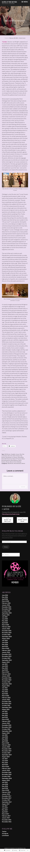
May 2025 (5, 621)
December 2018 (6, 772)
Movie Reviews (17, 463)
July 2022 (4, 688)
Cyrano (4, 42)
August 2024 (6, 638)
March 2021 (5, 719)
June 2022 (5, 690)
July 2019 (4, 758)
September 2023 (7, 660)
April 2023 (5, 670)
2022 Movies (7, 454)
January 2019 (6, 770)
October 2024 (6, 634)
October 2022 (6, 682)
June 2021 (5, 713)
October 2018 (6, 776)
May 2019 (5, 762)
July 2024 (4, 640)
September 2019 (7, 755)
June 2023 (5, 666)
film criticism (16, 455)
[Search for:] (11, 554)
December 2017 (6, 796)
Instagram (5, 833)
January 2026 (6, 605)
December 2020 (6, 725)
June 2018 (5, 784)
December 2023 (6, 654)
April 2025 (5, 623)
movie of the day (17, 458)
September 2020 (7, 731)
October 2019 (6, 753)
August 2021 (6, 709)
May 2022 (5, 692)
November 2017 (6, 798)
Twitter (4, 831)
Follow (6, 547)
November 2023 (6, 656)
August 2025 (6, 615)
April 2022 (5, 693)
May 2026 (5, 597)
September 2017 (7, 802)
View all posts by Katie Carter (11, 514)
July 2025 (4, 617)
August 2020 (6, 733)
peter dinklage (17, 461)
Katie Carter (22, 38)
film (21, 454)
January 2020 (6, 747)
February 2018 (6, 792)
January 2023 (6, 676)
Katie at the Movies (9, 2)
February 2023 (6, 674)
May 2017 (5, 810)
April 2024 (5, 646)
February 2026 (6, 603)
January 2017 (6, 818)
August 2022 (6, 686)
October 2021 (6, 705)
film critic (10, 455)
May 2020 (5, 739)
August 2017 (6, 804)
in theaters (15, 457)
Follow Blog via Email (12, 531)
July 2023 (4, 664)
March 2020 (5, 743)
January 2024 (6, 652)
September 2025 (7, 613)
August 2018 (6, 780)
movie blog (20, 457)
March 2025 (5, 625)
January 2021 (6, 723)
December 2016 (6, 820)
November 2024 (6, 632)
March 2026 (5, 601)
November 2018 (6, 774)
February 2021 (6, 721)
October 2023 (6, 658)
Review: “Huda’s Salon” (22, 520)
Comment (23, 486)
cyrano (17, 454)
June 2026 (5, 595)
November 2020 (6, 727)
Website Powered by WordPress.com (14, 848)
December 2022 (6, 678)
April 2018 (5, 788)
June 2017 (5, 808)
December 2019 (6, 749)
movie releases (14, 460)
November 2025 (6, 609)
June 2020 (5, 737)
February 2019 (6, 768)
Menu (25, 1)
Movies (7, 461)
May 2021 (5, 715)
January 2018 (6, 794)
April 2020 (5, 741)
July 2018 (4, 782)
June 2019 (5, 760)
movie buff (4, 458)
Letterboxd (5, 835)
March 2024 (5, 648)
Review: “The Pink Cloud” (7, 520)
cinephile (13, 454)
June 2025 (5, 619)
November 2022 (6, 680)
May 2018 (5, 786)
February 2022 (6, 697)
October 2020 (6, 729)
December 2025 (6, 607)
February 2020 (6, 745)
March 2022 (5, 695)
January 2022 (6, 699)
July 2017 (4, 806)
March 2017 (5, 814)
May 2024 (5, 644)
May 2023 (5, 668)
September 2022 (7, 684)
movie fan (9, 458)
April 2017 (5, 812)
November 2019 (6, 751)
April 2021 (5, 717)
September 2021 (7, 707)
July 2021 (4, 711)
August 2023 (6, 662)
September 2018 (7, 778)
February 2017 (6, 816)
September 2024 (7, 636)
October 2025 (6, 611)
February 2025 (6, 627)
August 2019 (6, 757)
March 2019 (5, 766)
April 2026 (5, 599)
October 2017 (6, 800)
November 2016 (6, 822)
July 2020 (4, 735)
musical (12, 461)
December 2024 (6, 630)
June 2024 (5, 642)
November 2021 (6, 703)
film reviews (8, 457)
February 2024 (6, 650)
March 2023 (5, 672)
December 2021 (6, 701)
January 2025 (6, 628)
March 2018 (5, 790)
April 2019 (5, 764)
